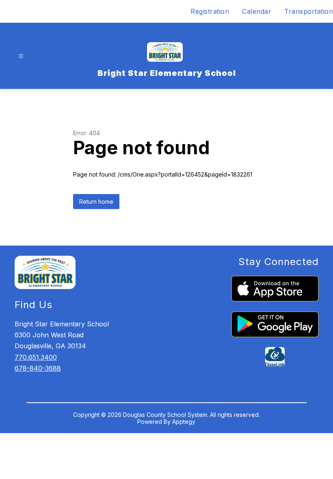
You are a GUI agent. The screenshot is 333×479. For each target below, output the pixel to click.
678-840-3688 (38, 368)
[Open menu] (21, 56)
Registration (209, 11)
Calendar (256, 11)
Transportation (308, 11)
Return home (96, 201)
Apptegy (183, 421)
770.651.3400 (36, 357)
